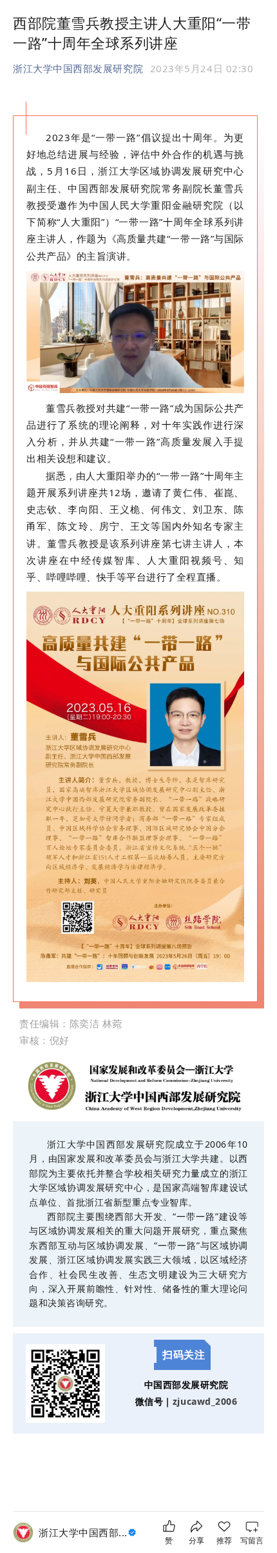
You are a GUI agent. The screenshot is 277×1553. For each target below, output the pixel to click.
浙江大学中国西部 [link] (83, 1532)
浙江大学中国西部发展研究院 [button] (78, 68)
